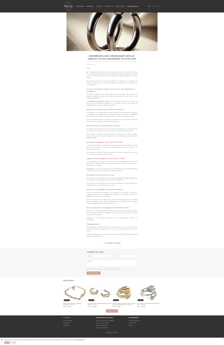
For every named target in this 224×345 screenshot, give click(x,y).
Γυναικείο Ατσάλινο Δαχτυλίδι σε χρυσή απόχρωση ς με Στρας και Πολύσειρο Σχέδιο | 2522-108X (124, 304)
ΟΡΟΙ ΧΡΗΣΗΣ (132, 323)
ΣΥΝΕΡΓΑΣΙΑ (66, 325)
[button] (90, 6)
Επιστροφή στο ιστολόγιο (113, 243)
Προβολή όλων (112, 311)
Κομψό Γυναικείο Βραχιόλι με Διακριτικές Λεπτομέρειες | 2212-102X (72, 304)
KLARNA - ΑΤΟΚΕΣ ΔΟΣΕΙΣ (102, 323)
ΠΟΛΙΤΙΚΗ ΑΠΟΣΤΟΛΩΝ (102, 325)
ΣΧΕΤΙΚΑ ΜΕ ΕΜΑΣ (67, 320)
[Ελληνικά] (149, 6)
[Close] (222, 338)
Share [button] (89, 68)
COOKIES (131, 325)
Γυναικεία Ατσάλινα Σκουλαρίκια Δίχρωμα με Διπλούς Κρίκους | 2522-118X (100, 304)
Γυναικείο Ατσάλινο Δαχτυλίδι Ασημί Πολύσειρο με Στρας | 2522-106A (148, 304)
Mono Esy (97, 234)
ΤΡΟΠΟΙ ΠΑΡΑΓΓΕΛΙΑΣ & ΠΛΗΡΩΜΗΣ (105, 320)
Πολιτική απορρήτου (80, 339)
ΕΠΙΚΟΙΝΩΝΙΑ (66, 323)
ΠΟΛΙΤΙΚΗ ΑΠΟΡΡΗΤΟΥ (134, 320)
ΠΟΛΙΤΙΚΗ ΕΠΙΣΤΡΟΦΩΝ (102, 327)
